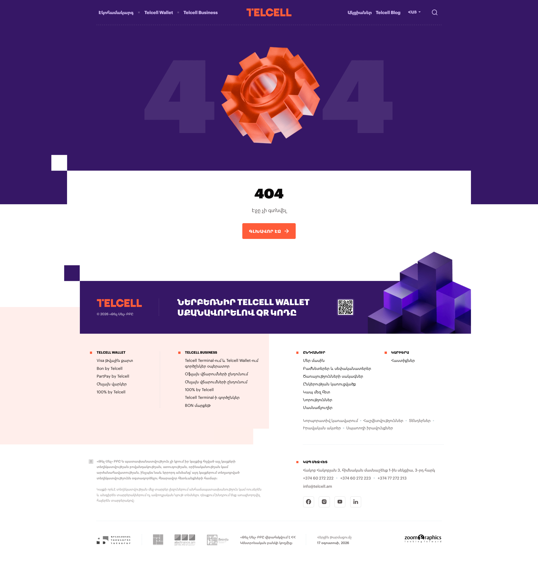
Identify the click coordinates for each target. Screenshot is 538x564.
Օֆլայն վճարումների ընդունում (216, 374)
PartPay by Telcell (113, 376)
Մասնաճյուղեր (317, 407)
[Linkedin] (355, 501)
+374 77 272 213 (392, 478)
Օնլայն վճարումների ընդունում (216, 382)
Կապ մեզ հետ (316, 392)
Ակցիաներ (360, 12)
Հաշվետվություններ (383, 420)
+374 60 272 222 (318, 478)
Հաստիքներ (403, 360)
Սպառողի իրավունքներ (369, 428)
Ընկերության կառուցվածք (329, 384)
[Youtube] (339, 501)
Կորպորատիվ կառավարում (330, 420)
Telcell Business (200, 12)
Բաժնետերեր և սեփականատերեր (337, 368)
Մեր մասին (314, 360)
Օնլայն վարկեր (112, 384)
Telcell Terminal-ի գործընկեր (212, 397)
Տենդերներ (420, 420)
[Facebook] (308, 501)
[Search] (434, 12)
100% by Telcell (111, 392)
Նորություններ (317, 399)
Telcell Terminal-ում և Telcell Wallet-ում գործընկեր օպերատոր (221, 363)
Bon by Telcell (110, 368)
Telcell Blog (388, 12)
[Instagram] (324, 501)
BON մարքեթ (198, 405)
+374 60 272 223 (355, 478)
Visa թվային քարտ (115, 360)
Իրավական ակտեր (322, 428)
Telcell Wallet (158, 12)
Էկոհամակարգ (116, 12)
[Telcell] (269, 12)
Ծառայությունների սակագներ (333, 376)
